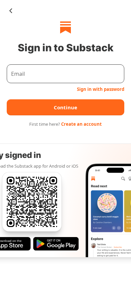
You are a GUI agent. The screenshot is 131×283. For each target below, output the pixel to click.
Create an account (81, 124)
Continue (65, 107)
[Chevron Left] (10, 10)
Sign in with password (100, 89)
